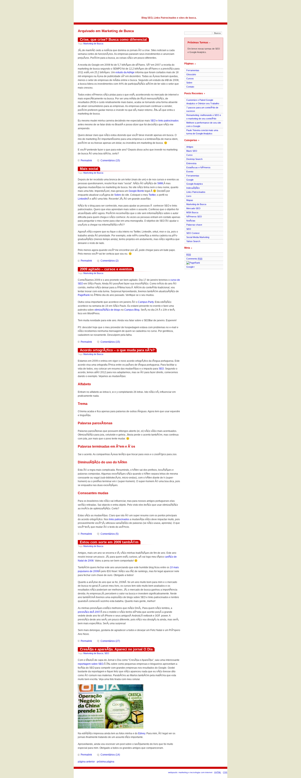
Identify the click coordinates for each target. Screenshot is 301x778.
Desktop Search (194, 159)
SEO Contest (192, 233)
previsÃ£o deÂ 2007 (89, 612)
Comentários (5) (110, 533)
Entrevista (191, 163)
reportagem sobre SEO (90, 663)
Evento (189, 171)
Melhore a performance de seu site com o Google (203, 124)
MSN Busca (192, 212)
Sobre (117, 194)
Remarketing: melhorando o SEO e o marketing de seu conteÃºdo (203, 117)
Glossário (191, 74)
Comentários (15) (110, 160)
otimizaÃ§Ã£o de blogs (107, 309)
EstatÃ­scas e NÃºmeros (198, 167)
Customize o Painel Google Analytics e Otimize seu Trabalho (202, 102)
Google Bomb (136, 191)
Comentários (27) (110, 641)
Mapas (189, 200)
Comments (194, 258)
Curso (189, 155)
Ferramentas (192, 70)
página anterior (86, 761)
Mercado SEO (193, 208)
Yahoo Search (193, 241)
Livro (188, 196)
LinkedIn (82, 198)
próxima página (105, 761)
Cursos (190, 78)
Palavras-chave (194, 224)
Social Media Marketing (197, 237)
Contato (190, 86)
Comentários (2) (110, 260)
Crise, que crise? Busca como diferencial (113, 39)
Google (190, 180)
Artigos (189, 147)
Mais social (89, 169)
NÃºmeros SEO (194, 216)
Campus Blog (131, 309)
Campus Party (146, 302)
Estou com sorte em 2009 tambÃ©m (109, 542)
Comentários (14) (110, 754)
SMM (160, 183)
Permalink (86, 160)
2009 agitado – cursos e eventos (106, 269)
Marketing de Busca (93, 43)
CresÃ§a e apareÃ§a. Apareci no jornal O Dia (116, 649)
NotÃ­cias (190, 220)
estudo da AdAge (125, 72)
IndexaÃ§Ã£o (193, 188)
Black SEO (191, 151)
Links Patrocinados (195, 192)
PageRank (84, 295)
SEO (153, 120)
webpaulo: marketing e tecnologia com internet (190, 772)
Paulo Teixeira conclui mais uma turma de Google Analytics (202, 132)
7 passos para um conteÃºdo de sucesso (202, 109)
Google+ (190, 267)
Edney (141, 733)
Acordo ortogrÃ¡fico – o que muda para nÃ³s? (117, 350)
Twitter (152, 194)
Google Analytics (194, 184)
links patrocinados (168, 120)
